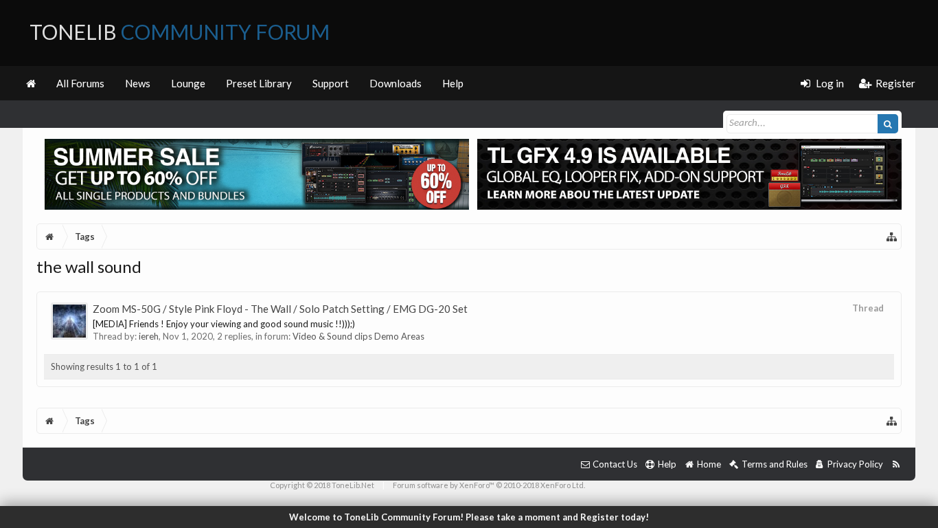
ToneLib (180, 31)
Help (453, 83)
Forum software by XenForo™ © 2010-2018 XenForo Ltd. (489, 485)
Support (330, 83)
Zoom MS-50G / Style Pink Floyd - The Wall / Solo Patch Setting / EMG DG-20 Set (280, 308)
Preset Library (259, 83)
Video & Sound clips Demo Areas (358, 336)
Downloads (395, 83)
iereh (149, 336)
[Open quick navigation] (891, 236)
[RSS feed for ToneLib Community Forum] (895, 464)
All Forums (80, 83)
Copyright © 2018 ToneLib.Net (322, 485)
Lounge (188, 83)
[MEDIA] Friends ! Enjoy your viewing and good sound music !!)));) (224, 323)
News (137, 83)
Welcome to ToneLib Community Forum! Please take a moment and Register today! (469, 517)
